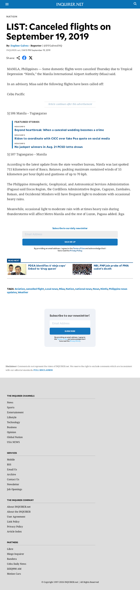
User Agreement (16, 516)
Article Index (14, 531)
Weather (23, 292)
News (96, 288)
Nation (11, 16)
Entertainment (15, 412)
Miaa (62, 288)
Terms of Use (79, 248)
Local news (51, 288)
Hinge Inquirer (15, 553)
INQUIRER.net (13, 50)
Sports (10, 407)
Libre (10, 549)
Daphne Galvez (20, 45)
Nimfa (104, 288)
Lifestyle (11, 417)
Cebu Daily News (16, 563)
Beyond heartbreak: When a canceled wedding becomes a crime (59, 130)
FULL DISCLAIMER (43, 370)
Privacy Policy (76, 250)
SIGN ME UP (70, 242)
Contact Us (13, 479)
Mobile (11, 459)
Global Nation (15, 437)
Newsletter (13, 484)
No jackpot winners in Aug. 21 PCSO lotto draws (49, 147)
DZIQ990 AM (14, 568)
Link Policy (13, 521)
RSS (9, 464)
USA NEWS (13, 442)
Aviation (20, 288)
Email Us (12, 469)
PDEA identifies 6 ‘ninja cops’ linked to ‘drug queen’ (47, 267)
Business (12, 427)
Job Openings (14, 489)
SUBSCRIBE (70, 331)
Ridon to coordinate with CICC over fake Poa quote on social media (62, 138)
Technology (13, 422)
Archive (11, 474)
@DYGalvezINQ (53, 45)
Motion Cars (14, 573)
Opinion (11, 432)
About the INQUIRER (19, 511)
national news (83, 288)
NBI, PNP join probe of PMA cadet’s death (111, 267)
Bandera (12, 558)
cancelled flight (35, 288)
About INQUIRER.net (19, 506)
